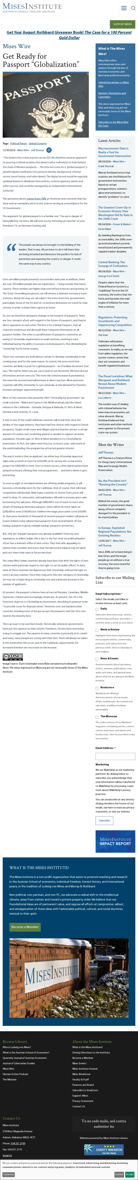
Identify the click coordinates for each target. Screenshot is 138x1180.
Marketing (102, 764)
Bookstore (107, 687)
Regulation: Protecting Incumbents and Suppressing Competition (115, 321)
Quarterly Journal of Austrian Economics (25, 1058)
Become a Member (25, 927)
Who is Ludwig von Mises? (17, 1047)
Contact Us (78, 1106)
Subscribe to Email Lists (85, 1090)
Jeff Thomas (37, 150)
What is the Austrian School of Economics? (26, 1052)
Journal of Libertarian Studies (19, 1063)
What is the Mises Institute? (87, 1047)
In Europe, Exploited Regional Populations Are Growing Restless (114, 532)
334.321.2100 (18, 1143)
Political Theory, (18, 143)
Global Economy (38, 143)
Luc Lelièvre (104, 398)
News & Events (109, 658)
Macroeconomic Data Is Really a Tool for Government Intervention (114, 152)
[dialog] (69, 1170)
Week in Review (109, 629)
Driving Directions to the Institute (91, 1052)
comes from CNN (36, 199)
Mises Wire (16, 46)
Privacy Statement (82, 1101)
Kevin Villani (104, 229)
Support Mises (122, 24)
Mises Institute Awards (85, 1069)
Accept (129, 1174)
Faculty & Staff (80, 1079)
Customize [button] (8, 1174)
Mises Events (79, 1063)
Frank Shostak (106, 166)
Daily (103, 609)
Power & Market (122, 224)
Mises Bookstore (81, 1074)
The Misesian (108, 716)
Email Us (7, 1155)
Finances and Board (83, 1085)
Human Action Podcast (15, 1074)
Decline (119, 1174)
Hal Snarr (103, 335)
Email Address (106, 748)
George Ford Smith (108, 276)
